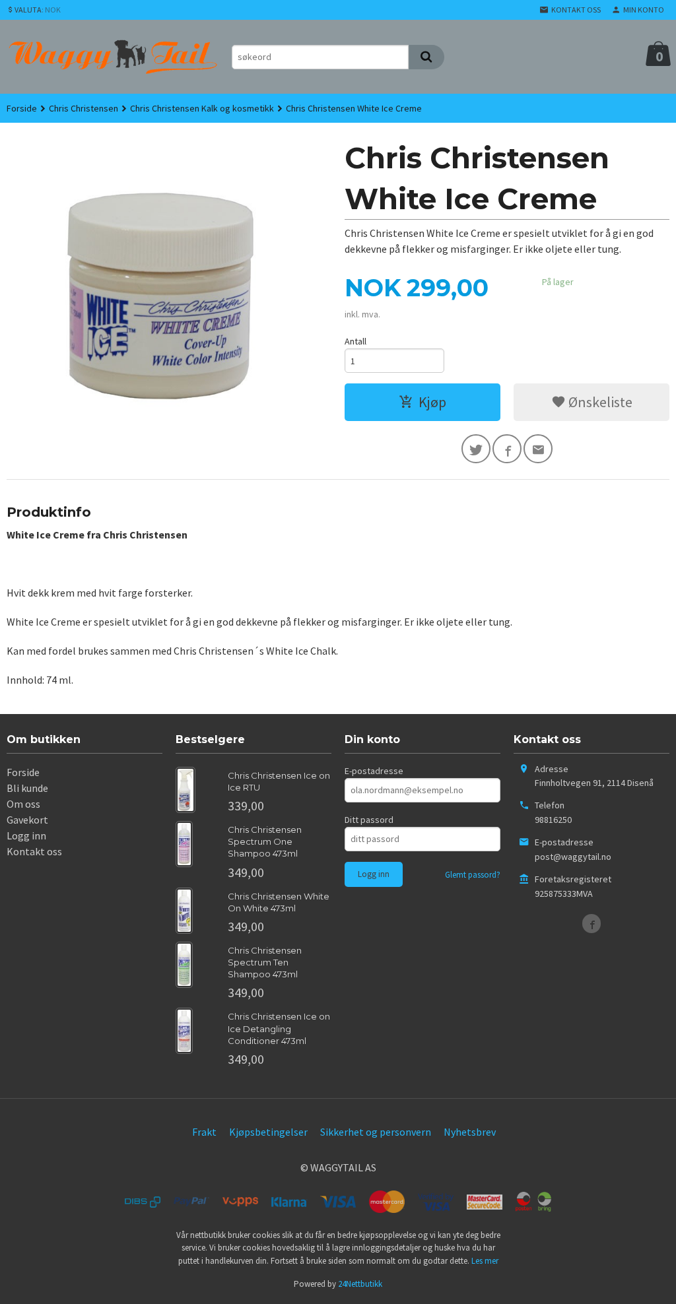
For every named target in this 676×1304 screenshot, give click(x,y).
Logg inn (26, 835)
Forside (22, 108)
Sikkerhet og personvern (375, 1131)
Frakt (204, 1131)
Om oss (23, 803)
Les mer (484, 1260)
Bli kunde (27, 788)
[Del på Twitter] (475, 448)
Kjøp (432, 402)
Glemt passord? (472, 874)
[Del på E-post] (538, 448)
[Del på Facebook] (507, 448)
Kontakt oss (34, 851)
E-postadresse (374, 771)
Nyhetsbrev (470, 1131)
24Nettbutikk (360, 1283)
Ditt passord (369, 820)
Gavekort (27, 819)
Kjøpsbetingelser (268, 1131)
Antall (355, 341)
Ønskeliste (599, 402)
